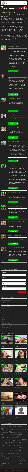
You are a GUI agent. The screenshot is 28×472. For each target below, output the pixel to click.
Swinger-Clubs (15, 461)
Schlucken (4, 459)
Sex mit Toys (7, 461)
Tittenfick (22, 461)
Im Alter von (4, 277)
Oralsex (8, 450)
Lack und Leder (18, 445)
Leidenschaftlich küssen (6, 448)
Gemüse (7, 440)
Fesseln (24, 432)
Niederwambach (5, 304)
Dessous (4, 432)
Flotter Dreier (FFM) (14, 434)
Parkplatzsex (23, 451)
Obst (2, 451)
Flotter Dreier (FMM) (9, 437)
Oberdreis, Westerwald (7, 306)
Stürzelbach (4, 310)
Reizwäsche (6, 453)
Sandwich (18, 456)
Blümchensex (7, 429)
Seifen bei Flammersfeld (7, 323)
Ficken (3, 434)
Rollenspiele (6, 456)
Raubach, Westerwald (6, 317)
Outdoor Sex (16, 451)
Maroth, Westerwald (6, 327)
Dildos (11, 432)
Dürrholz (4, 329)
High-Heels (9, 442)
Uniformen (5, 463)
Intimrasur (17, 443)
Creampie (23, 429)
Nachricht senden (13, 71)
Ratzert (3, 313)
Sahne (15, 456)
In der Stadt (4, 286)
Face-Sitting (18, 432)
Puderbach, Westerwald (7, 300)
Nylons (22, 447)
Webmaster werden (20, 470)
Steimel (17, 46)
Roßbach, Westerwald (6, 308)
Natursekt (15, 448)
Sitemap (13, 470)
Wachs (3, 465)
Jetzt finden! (22, 292)
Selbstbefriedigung (13, 459)
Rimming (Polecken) (17, 453)
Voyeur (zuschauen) (17, 463)
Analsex (4, 426)
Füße (19, 437)
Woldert (3, 302)
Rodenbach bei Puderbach (7, 315)
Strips (11, 461)
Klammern (23, 443)
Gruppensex (15, 440)
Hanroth (3, 319)
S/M (13, 456)
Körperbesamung (7, 445)
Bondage (16, 429)
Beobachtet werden (15, 427)
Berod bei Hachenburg (7, 325)
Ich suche (4, 272)
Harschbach (4, 321)
